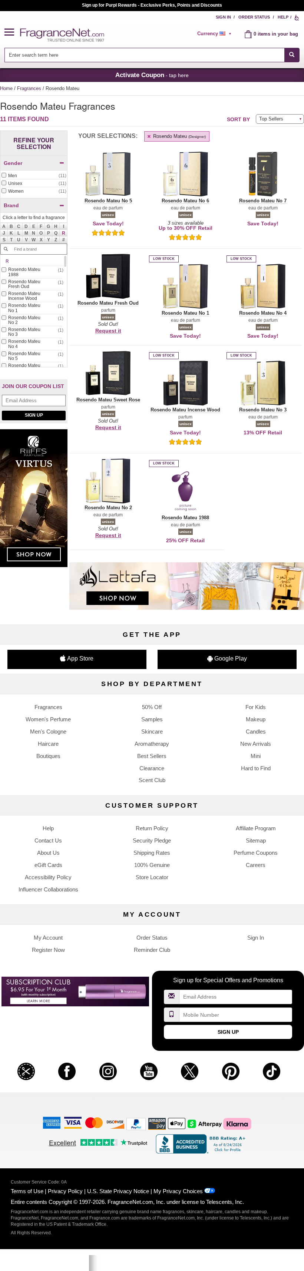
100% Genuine (152, 865)
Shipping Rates (151, 853)
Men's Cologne (48, 731)
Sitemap (256, 840)
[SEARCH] (292, 55)
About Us (48, 853)
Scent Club (152, 780)
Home (6, 88)
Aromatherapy (152, 744)
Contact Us (48, 840)
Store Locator (152, 877)
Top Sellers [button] (271, 119)
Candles (256, 731)
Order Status (254, 17)
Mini (256, 756)
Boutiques (48, 756)
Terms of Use (27, 1191)
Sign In (223, 17)
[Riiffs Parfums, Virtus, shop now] (33, 502)
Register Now (48, 950)
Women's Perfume (48, 719)
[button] (12, 32)
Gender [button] (13, 163)
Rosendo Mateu (179, 136)
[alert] (215, 34)
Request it (108, 331)
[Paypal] (136, 1124)
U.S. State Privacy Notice (118, 1191)
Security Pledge (152, 840)
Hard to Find (256, 768)
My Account (48, 937)
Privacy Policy (65, 1191)
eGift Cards (48, 865)
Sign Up (34, 415)
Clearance (151, 768)
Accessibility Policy (48, 877)
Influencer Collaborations (48, 889)
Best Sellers (151, 756)
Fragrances (30, 88)
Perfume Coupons (256, 853)
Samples (152, 719)
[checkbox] (34, 176)
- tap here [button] (152, 75)
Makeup (255, 719)
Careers (255, 865)
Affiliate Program (256, 828)
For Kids (255, 707)
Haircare (48, 744)
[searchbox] (144, 55)
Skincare (152, 731)
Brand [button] (11, 205)
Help (283, 17)
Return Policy (152, 828)
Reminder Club (152, 950)
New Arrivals (255, 744)
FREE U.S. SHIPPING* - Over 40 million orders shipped (152, 5)
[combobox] (151, 55)
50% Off (152, 707)
